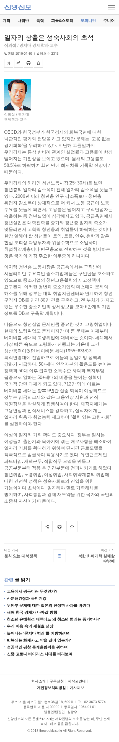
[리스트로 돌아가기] (59, 556)
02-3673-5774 (95, 702)
